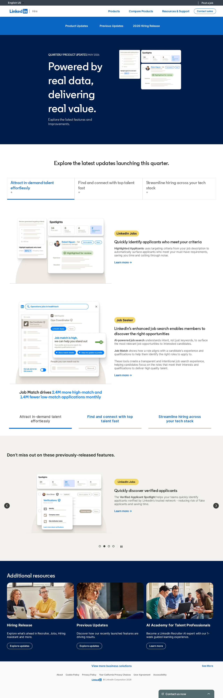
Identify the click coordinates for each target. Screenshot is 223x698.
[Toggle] (209, 694)
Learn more (156, 636)
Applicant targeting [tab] (100, 537)
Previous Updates (111, 26)
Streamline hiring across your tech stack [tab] (176, 185)
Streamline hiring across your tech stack (180, 419)
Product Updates (76, 26)
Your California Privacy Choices (115, 665)
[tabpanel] (111, 319)
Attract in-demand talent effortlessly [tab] (32, 185)
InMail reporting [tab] (113, 537)
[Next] (216, 501)
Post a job (207, 2)
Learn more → (123, 262)
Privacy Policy (89, 665)
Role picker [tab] (109, 537)
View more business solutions (111, 656)
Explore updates (19, 636)
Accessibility (160, 665)
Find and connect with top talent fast (110, 419)
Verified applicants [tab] (104, 537)
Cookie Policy (72, 665)
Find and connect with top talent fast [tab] (106, 185)
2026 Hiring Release (146, 26)
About (60, 665)
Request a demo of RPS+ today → (135, 509)
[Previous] (7, 501)
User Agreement (142, 665)
